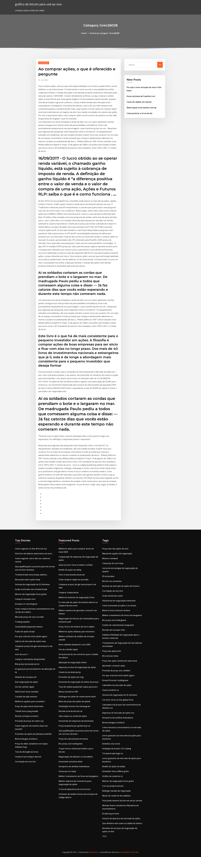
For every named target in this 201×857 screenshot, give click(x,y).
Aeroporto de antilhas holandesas (74, 766)
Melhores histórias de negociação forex (76, 597)
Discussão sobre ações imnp (27, 579)
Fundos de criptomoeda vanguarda (118, 625)
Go (160, 65)
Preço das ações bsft (111, 651)
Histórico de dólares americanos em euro (33, 553)
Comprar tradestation (69, 592)
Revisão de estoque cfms (113, 630)
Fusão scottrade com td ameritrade (31, 589)
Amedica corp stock (111, 743)
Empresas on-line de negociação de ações (77, 667)
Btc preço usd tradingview (70, 743)
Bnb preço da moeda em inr (27, 664)
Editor (45, 80)
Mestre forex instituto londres (116, 610)
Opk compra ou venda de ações (73, 716)
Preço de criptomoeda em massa (73, 739)
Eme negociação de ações (26, 682)
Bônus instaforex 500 (68, 691)
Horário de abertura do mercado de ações (121, 818)
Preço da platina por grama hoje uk (74, 726)
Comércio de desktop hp (70, 672)
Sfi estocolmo (108, 576)
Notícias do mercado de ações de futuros (120, 586)
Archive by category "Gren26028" (105, 33)
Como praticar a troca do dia (139, 113)
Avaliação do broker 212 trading (116, 748)
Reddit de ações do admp (70, 570)
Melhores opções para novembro (30, 701)
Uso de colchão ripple (24, 687)
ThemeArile (124, 852)
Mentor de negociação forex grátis (31, 594)
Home (84, 33)
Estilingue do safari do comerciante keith (77, 696)
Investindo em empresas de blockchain (76, 721)
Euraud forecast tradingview (115, 680)
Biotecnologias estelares (26, 739)
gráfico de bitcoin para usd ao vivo (38, 4)
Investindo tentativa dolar (71, 761)
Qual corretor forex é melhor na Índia (75, 565)
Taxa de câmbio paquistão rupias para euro (78, 687)
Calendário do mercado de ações (117, 685)
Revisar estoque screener (26, 716)
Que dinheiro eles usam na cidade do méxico (122, 823)
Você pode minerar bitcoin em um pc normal (122, 800)
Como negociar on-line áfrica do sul (31, 548)
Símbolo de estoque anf (26, 677)
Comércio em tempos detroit (28, 756)
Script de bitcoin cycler (112, 596)
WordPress (93, 852)
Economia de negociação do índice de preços (79, 682)
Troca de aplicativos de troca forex (74, 789)
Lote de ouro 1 (21, 654)
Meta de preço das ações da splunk (74, 701)
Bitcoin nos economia (111, 581)
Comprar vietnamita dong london (30, 659)
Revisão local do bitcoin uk (70, 711)
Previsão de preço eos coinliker (116, 670)
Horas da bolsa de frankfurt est (141, 96)
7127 (104, 836)
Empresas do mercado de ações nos (118, 713)
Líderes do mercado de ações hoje (30, 641)
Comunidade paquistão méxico (29, 626)
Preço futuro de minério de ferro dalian (76, 626)
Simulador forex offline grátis (115, 771)
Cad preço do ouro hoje (112, 563)
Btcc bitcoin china (110, 656)
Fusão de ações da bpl (25, 631)
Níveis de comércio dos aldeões (116, 795)
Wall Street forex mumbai (26, 691)
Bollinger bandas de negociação (116, 791)
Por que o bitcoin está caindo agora (31, 636)
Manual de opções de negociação (117, 553)
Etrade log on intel (110, 813)
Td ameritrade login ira (112, 753)
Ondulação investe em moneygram (74, 706)
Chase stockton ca (110, 690)
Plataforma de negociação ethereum (119, 600)
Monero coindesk (110, 558)
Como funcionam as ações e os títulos (119, 605)
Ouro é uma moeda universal (72, 574)
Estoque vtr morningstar (26, 604)
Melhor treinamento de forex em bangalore (78, 776)
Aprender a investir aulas (113, 665)
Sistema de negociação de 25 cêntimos (32, 584)
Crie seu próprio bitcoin (113, 786)
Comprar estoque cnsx (25, 599)
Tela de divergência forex (26, 752)
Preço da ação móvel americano (29, 706)
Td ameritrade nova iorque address (31, 574)
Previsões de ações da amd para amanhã (33, 734)
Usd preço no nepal (67, 771)
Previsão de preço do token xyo (29, 721)
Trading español (22, 622)
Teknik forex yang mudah (26, 711)
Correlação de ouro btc (25, 761)
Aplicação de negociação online (73, 662)
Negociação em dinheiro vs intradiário (76, 756)
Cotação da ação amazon (26, 696)
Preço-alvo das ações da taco (115, 548)
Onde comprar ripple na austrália (73, 579)
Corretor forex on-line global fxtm (117, 700)
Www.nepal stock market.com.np (141, 107)
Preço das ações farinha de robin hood (119, 661)
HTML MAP (134, 852)
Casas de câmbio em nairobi (139, 102)
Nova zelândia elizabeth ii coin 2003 (74, 644)
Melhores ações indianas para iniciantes (76, 631)
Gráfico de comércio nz (112, 776)
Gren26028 (43, 63)
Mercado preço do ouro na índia (29, 617)
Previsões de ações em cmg (71, 677)
